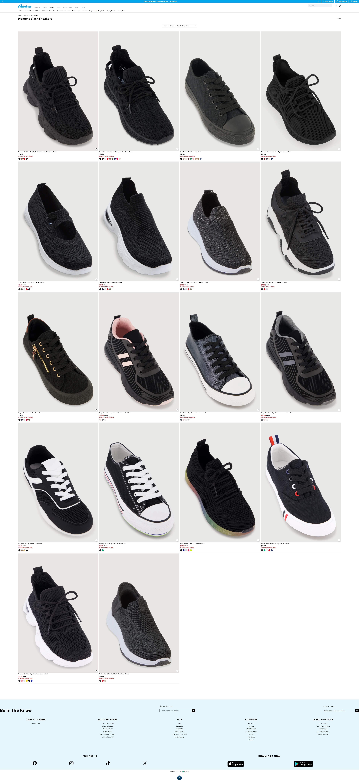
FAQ (179, 723)
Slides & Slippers (76, 11)
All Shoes (21, 11)
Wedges (91, 11)
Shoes (52, 7)
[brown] (27, 159)
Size (165, 26)
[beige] (120, 159)
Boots (50, 11)
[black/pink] (100, 420)
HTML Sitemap (179, 737)
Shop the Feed (251, 729)
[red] (24, 159)
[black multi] (19, 550)
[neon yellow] (191, 550)
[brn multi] (198, 159)
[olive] (112, 159)
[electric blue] (184, 550)
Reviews (251, 726)
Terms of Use (323, 729)
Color (172, 26)
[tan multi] (22, 550)
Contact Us (179, 729)
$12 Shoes (44, 11)
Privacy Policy (323, 723)
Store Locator (36, 723)
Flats (54, 11)
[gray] (267, 159)
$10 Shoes (37, 11)
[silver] (188, 420)
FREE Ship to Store (108, 723)
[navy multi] (27, 550)
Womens (37, 7)
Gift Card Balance (107, 737)
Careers (251, 740)
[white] (105, 159)
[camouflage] (184, 159)
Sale (83, 7)
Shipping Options (107, 726)
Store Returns (107, 731)
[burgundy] (264, 159)
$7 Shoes (31, 11)
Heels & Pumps (61, 11)
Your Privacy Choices (323, 726)
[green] (191, 159)
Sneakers (85, 11)
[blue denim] (201, 159)
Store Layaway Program (107, 734)
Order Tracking (179, 731)
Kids (58, 7)
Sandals (69, 11)
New (26, 11)
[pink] (193, 159)
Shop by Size (121, 11)
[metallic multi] (24, 550)
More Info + (173, 1)
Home (77, 7)
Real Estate (251, 737)
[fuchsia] (117, 159)
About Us (251, 723)
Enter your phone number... (335, 710)
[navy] (115, 159)
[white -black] (105, 420)
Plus (45, 7)
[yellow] (27, 681)
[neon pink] (188, 550)
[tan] (22, 159)
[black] (19, 159)
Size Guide (179, 726)
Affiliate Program (251, 731)
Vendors (251, 734)
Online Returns (108, 729)
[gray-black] (103, 420)
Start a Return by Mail (179, 734)
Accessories (67, 7)
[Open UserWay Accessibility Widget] (179, 778)
